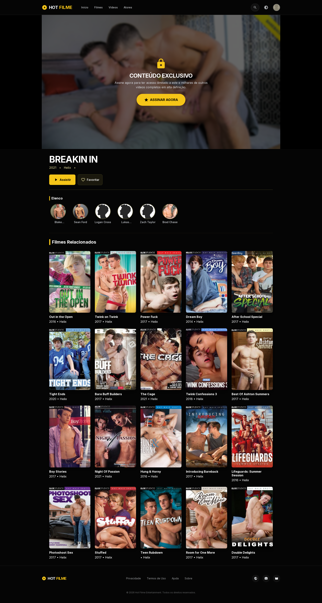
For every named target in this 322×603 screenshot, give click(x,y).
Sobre (188, 578)
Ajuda (175, 578)
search (255, 7)
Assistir (62, 179)
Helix (67, 167)
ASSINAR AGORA (161, 100)
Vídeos (113, 7)
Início (84, 7)
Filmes (98, 7)
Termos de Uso (156, 578)
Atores (128, 7)
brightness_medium (266, 7)
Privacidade (133, 578)
